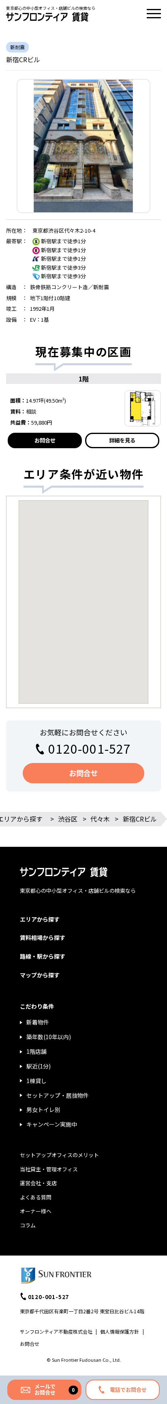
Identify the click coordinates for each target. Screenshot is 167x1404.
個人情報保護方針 (119, 1331)
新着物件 (37, 1022)
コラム (28, 1225)
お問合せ (45, 440)
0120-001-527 (89, 748)
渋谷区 (67, 819)
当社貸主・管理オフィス (49, 1169)
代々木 (100, 819)
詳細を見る (122, 440)
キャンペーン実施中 (51, 1124)
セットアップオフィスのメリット (59, 1155)
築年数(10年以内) (48, 1037)
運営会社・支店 (38, 1183)
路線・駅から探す (42, 956)
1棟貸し (36, 1081)
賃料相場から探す (42, 937)
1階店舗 (36, 1051)
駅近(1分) (38, 1066)
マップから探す (40, 975)
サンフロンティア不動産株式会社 (56, 1331)
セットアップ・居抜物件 (57, 1095)
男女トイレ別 (43, 1109)
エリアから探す (40, 919)
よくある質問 (35, 1197)
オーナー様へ (35, 1211)
